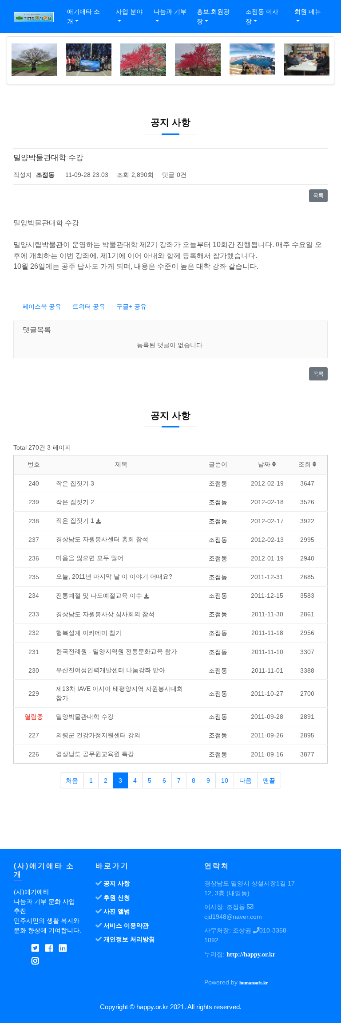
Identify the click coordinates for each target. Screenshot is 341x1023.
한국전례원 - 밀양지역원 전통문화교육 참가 (116, 651)
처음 (72, 780)
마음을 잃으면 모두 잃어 (89, 557)
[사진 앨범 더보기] (323, 47)
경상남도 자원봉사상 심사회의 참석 (105, 614)
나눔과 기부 (170, 11)
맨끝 (269, 780)
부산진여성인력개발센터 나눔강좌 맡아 (110, 670)
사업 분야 (129, 11)
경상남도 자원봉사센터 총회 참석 (102, 539)
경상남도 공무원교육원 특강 (95, 753)
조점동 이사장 (262, 16)
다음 (245, 780)
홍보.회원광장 (213, 16)
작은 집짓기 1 (76, 520)
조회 (305, 464)
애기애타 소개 (83, 16)
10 (224, 780)
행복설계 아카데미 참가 (89, 632)
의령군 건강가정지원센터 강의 (98, 735)
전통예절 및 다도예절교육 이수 (100, 595)
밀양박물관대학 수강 (85, 716)
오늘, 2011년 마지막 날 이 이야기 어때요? (114, 576)
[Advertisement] (170, 826)
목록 (318, 195)
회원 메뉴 (307, 11)
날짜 (265, 464)
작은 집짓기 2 (75, 502)
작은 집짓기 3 (75, 483)
